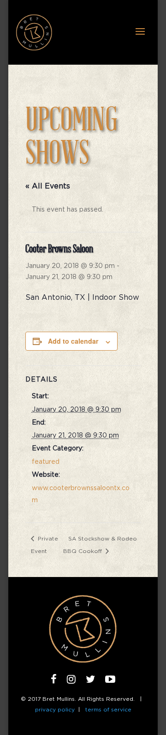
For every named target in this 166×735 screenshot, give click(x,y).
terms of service (108, 709)
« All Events (47, 186)
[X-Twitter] (90, 681)
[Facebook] (54, 681)
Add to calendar (73, 341)
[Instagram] (71, 681)
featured (45, 462)
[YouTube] (110, 681)
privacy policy (55, 709)
